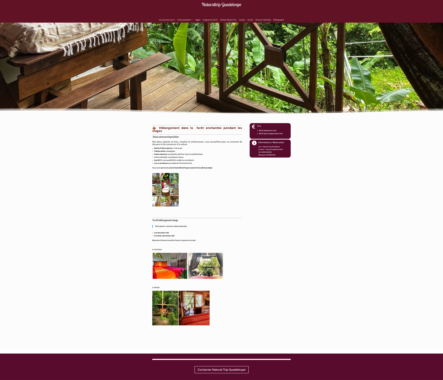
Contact (242, 20)
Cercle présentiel (183, 20)
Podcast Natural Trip (228, 20)
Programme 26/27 (210, 20)
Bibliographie (278, 20)
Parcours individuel (263, 20)
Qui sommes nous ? (167, 20)
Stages (197, 20)
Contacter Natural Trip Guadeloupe (221, 370)
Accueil (250, 20)
